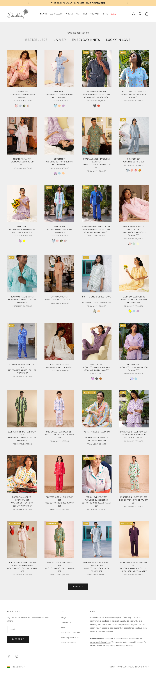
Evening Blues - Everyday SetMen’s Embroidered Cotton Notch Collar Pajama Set (97, 229)
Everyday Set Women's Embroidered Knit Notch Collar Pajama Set (96, 367)
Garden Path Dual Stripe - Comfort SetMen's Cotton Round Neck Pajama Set (96, 566)
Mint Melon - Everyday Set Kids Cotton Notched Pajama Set (133, 500)
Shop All (94, 14)
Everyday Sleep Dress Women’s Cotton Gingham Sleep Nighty (134, 300)
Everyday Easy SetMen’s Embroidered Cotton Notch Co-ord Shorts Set (96, 94)
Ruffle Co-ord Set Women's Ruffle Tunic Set (59, 365)
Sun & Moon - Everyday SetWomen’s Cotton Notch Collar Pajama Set (133, 435)
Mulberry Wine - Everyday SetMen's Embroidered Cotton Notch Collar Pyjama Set (133, 566)
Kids (85, 14)
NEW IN (43, 14)
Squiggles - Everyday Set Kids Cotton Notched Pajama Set (59, 435)
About (93, 611)
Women (69, 14)
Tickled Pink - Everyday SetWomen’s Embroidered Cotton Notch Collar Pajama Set (22, 566)
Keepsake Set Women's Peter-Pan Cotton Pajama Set (133, 367)
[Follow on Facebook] (8, 656)
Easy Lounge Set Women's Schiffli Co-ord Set (59, 298)
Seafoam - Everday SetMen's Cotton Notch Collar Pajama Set (22, 300)
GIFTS (105, 14)
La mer (60, 40)
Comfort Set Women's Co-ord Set (133, 160)
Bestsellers (36, 40)
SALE (113, 14)
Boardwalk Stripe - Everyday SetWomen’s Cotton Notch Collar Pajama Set (22, 501)
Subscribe (18, 639)
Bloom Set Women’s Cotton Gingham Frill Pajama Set (59, 94)
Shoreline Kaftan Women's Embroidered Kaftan (22, 162)
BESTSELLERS (56, 14)
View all (78, 586)
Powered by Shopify (138, 667)
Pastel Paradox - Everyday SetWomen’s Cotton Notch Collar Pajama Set (96, 436)
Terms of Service (68, 642)
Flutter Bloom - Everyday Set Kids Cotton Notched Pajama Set (59, 501)
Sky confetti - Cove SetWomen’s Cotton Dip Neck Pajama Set (134, 94)
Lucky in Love (118, 40)
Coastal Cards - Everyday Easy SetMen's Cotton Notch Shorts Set (97, 163)
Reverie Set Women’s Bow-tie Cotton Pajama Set (59, 229)
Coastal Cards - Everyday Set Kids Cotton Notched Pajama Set (59, 566)
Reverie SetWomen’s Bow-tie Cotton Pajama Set (22, 94)
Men (78, 14)
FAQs (63, 627)
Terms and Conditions (70, 632)
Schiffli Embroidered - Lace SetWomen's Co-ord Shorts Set (96, 300)
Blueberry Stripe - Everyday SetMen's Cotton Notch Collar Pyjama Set (22, 436)
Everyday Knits (86, 40)
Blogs (63, 617)
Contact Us (66, 622)
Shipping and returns (70, 637)
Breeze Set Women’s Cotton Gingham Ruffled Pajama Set (22, 229)
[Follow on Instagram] (16, 656)
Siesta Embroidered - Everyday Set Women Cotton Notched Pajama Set (134, 230)
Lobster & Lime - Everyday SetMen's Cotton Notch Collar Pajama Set (22, 368)
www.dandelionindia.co (100, 642)
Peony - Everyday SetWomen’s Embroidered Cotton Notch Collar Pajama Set (97, 501)
